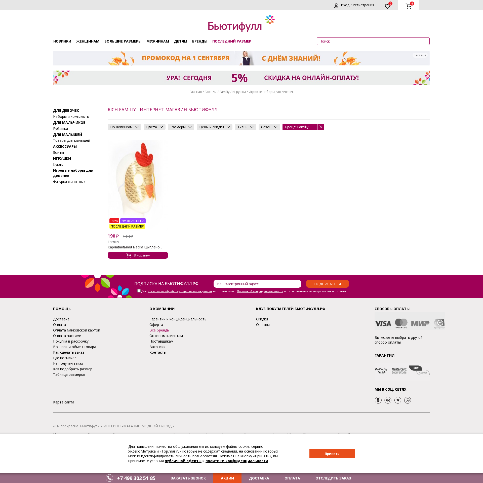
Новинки (62, 41)
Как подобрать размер (72, 368)
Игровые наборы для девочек (271, 92)
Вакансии (157, 346)
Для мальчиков (69, 122)
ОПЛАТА (292, 478)
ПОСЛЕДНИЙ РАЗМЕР (231, 41)
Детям (180, 41)
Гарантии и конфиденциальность (178, 319)
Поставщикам (161, 341)
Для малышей (67, 134)
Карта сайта (63, 402)
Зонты (58, 152)
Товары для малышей (71, 140)
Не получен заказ (68, 363)
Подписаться (327, 283)
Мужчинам (157, 41)
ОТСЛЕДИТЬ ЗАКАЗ (333, 478)
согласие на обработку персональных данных (180, 291)
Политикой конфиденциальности (260, 291)
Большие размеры (122, 41)
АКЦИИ (227, 478)
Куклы (58, 164)
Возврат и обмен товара (74, 346)
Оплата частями (67, 335)
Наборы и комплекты (71, 116)
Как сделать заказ (68, 352)
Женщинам (87, 41)
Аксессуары (65, 146)
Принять (332, 454)
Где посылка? (64, 357)
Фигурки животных (69, 181)
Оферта (156, 324)
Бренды (199, 41)
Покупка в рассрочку (71, 341)
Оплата (59, 324)
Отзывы (263, 324)
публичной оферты (183, 460)
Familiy (224, 92)
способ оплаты (388, 342)
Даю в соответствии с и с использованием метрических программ (243, 291)
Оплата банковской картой (76, 330)
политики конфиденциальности (237, 460)
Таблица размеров (69, 374)
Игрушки (239, 92)
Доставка (61, 319)
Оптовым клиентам (166, 335)
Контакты (157, 352)
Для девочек (66, 110)
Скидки (262, 319)
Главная (196, 92)
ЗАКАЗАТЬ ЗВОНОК (188, 478)
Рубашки (60, 128)
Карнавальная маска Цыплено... (135, 247)
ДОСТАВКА (259, 478)
